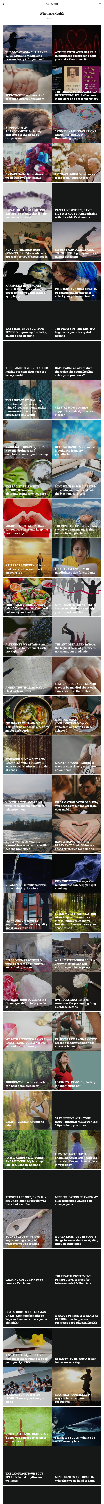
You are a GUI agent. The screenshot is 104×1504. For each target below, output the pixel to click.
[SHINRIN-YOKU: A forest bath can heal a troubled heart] (27, 1070)
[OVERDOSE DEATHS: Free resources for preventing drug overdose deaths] (76, 991)
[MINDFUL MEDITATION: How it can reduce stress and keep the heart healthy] (27, 518)
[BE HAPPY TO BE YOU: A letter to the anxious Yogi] (76, 1347)
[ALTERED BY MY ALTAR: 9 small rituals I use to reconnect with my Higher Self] (27, 636)
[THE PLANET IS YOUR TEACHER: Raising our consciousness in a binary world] (27, 360)
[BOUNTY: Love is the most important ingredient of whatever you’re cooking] (27, 1228)
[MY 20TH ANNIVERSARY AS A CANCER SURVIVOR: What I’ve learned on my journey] (27, 1031)
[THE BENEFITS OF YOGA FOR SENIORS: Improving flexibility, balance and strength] (27, 320)
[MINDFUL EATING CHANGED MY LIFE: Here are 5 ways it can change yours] (76, 1189)
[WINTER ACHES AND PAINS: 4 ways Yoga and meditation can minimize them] (27, 794)
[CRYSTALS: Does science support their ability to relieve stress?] (76, 399)
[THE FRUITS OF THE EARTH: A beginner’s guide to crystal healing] (76, 320)
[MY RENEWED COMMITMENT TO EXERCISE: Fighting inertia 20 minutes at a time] (76, 241)
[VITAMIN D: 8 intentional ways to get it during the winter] (27, 873)
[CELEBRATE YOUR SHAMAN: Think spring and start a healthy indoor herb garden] (27, 715)
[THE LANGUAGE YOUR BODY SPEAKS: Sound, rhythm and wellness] (27, 1465)
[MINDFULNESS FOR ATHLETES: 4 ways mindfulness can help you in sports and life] (76, 597)
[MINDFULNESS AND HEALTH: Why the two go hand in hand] (76, 1465)
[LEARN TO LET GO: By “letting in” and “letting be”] (76, 1070)
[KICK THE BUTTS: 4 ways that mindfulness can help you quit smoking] (76, 873)
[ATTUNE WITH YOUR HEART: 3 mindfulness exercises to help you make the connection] (76, 44)
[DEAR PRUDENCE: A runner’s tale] (27, 1110)
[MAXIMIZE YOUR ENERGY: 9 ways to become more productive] (76, 1386)
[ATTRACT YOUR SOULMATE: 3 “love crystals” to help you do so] (27, 991)
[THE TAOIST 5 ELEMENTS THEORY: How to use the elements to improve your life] (27, 478)
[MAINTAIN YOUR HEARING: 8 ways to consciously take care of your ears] (76, 754)
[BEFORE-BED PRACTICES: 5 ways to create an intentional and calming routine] (27, 952)
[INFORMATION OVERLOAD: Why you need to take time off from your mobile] (76, 794)
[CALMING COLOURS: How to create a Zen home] (27, 1268)
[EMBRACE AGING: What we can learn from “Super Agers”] (76, 162)
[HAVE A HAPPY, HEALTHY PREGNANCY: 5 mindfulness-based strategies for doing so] (76, 833)
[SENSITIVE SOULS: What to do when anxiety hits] (76, 1426)
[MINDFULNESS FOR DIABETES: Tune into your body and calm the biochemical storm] (76, 478)
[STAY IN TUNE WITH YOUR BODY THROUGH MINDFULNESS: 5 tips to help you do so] (76, 1110)
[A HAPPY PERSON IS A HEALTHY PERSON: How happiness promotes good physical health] (76, 1307)
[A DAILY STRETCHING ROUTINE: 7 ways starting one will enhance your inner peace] (76, 952)
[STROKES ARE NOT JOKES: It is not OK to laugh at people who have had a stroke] (27, 1189)
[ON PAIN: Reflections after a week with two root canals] (27, 162)
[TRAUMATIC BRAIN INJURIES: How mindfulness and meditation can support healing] (27, 439)
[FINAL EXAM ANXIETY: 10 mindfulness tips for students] (76, 557)
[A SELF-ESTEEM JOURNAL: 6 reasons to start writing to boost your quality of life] (27, 1347)
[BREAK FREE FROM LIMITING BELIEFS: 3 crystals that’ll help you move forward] (27, 202)
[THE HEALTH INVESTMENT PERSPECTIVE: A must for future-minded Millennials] (76, 1268)
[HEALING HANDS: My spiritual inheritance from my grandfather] (76, 439)
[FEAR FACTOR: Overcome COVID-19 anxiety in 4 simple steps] (27, 1386)
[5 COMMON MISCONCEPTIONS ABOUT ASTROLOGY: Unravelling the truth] (76, 123)
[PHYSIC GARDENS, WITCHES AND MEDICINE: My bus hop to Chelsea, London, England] (27, 1149)
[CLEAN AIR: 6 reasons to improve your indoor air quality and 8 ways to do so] (27, 912)
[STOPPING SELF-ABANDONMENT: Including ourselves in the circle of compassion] (27, 123)
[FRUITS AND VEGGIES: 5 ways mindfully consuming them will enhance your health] (27, 597)
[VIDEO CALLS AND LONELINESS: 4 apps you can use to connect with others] (27, 1426)
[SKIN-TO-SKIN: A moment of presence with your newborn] (27, 83)
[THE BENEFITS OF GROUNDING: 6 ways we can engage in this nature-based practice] (76, 518)
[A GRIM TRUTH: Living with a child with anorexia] (27, 676)
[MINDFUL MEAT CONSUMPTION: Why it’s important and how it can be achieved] (76, 715)
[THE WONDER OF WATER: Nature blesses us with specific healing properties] (27, 833)
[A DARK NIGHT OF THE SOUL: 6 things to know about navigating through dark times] (76, 1228)
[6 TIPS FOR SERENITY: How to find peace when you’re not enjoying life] (27, 557)
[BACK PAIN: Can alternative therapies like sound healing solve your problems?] (76, 360)
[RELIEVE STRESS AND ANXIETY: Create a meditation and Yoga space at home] (76, 1031)
